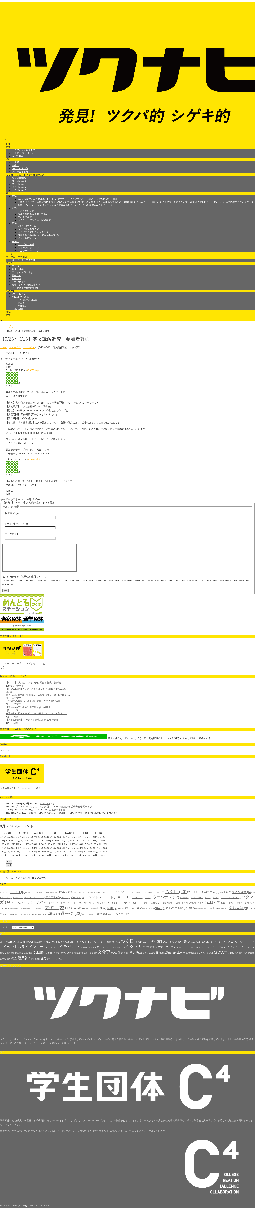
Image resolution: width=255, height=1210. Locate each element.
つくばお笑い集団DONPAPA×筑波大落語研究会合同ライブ (61, 806)
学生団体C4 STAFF (28, 299)
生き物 (181, 908)
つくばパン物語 (26, 244)
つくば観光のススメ (28, 229)
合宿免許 (192, 903)
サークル (16, 275)
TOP (8, 144)
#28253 (30, 370)
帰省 (239, 903)
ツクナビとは (19, 293)
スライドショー (228, 898)
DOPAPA (48, 892)
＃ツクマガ (121, 914)
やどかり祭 (18, 156)
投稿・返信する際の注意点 (26, 284)
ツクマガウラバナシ (41, 902)
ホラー (95, 903)
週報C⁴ (15, 165)
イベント (10, 254)
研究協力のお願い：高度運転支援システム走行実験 (33, 701)
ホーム (3, 347)
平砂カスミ (67, 953)
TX (62, 892)
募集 (185, 903)
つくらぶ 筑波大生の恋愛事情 (34, 220)
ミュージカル (107, 903)
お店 (69, 892)
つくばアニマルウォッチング (33, 232)
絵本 (6, 914)
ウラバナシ (166, 897)
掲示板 (9, 263)
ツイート (4, 750)
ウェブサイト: (12, 534)
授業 (41, 908)
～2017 (15, 241)
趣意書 (21, 303)
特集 (8, 147)
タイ (238, 898)
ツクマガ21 (19, 902)
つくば (120, 892)
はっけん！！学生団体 (23, 260)
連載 (8, 159)
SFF (55, 892)
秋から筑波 (223, 908)
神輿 (214, 908)
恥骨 (30, 908)
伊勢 (172, 903)
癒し (207, 908)
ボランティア (19, 281)
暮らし (9, 193)
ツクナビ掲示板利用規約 (25, 288)
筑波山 (231, 953)
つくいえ (109, 892)
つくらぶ (158, 892)
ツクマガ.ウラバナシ (23, 153)
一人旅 (144, 903)
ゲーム (208, 898)
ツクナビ (22, 1205)
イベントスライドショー (107, 897)
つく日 (176, 891)
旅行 (94, 908)
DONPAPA (38, 892)
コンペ (216, 898)
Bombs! (29, 892)
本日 (9, 865)
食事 (110, 914)
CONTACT (17, 309)
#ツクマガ (5, 892)
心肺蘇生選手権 (13, 908)
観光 (46, 914)
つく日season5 (19, 184)
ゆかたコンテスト (193, 942)
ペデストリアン (84, 903)
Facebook (5, 756)
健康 (178, 903)
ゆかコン (19, 897)
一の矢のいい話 (26, 211)
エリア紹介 (185, 898)
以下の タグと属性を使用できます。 (25, 576)
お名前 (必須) (12, 513)
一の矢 (135, 903)
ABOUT (10, 291)
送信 (5, 590)
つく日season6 (19, 181)
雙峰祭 (92, 914)
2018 (14, 223)
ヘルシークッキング (28, 250)
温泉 (152, 908)
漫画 (160, 908)
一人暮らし (155, 903)
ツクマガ (134, 946)
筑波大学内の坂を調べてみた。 (34, 214)
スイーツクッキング (28, 247)
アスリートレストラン (35, 898)
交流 (166, 903)
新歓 (80, 908)
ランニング (122, 902)
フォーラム (15, 347)
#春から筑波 (69, 199)
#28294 (31, 459)
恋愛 (24, 908)
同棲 (201, 903)
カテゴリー (6, 927)
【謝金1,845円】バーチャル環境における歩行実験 (32, 719)
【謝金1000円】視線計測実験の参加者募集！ (29, 707)
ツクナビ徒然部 (20, 171)
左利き (232, 903)
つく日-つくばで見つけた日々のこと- (25, 174)
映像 (101, 908)
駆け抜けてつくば (27, 226)
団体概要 (22, 306)
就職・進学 (18, 269)
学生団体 (212, 902)
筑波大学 (238, 908)
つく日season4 (19, 187)
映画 (112, 908)
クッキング (197, 897)
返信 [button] (37, 370)
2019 (14, 208)
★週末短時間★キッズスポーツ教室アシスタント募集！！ (36, 713)
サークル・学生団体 (16, 257)
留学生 (199, 908)
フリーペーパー (69, 903)
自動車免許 (14, 914)
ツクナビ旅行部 (20, 168)
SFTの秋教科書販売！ (56, 809)
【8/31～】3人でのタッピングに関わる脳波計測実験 (33, 682)
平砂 (246, 903)
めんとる (225, 892)
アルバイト (18, 266)
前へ (9, 861)
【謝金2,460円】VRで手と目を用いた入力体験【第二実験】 (37, 689)
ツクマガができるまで (23, 150)
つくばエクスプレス (134, 892)
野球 (85, 914)
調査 (54, 914)
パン (59, 903)
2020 (14, 196)
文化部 (15, 162)
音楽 (102, 913)
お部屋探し (99, 892)
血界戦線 (37, 914)
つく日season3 (19, 190)
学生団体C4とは (20, 296)
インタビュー (138, 898)
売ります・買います (22, 272)
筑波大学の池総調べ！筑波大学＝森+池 (38, 235)
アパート (65, 898)
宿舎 (224, 903)
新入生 (71, 908)
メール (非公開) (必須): (16, 523)
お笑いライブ (87, 892)
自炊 (23, 914)
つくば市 (147, 892)
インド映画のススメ (28, 238)
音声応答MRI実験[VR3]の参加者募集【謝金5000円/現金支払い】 (40, 695)
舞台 (30, 914)
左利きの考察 (25, 217)
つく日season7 (19, 178)
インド (148, 898)
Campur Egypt (47, 803)
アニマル (53, 897)
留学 (192, 908)
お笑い (77, 892)
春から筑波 (124, 908)
